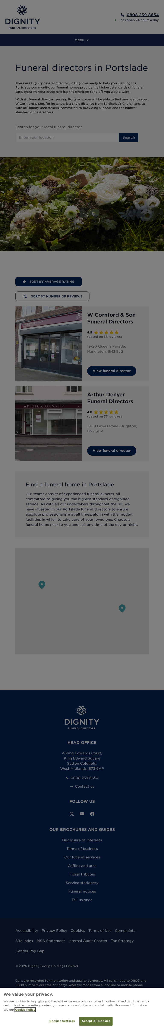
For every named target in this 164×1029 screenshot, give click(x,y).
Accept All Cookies (96, 1021)
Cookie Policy (25, 1009)
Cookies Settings (62, 1021)
